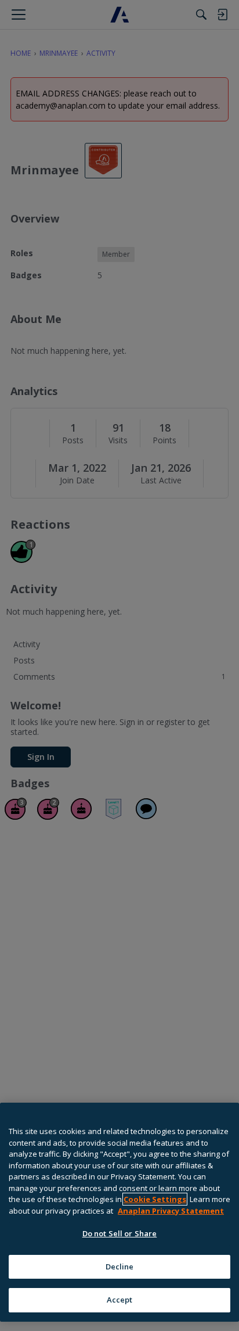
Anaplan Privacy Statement (171, 1211)
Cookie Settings (155, 1199)
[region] (119, 1212)
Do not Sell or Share (119, 1233)
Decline (120, 1266)
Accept (120, 1299)
